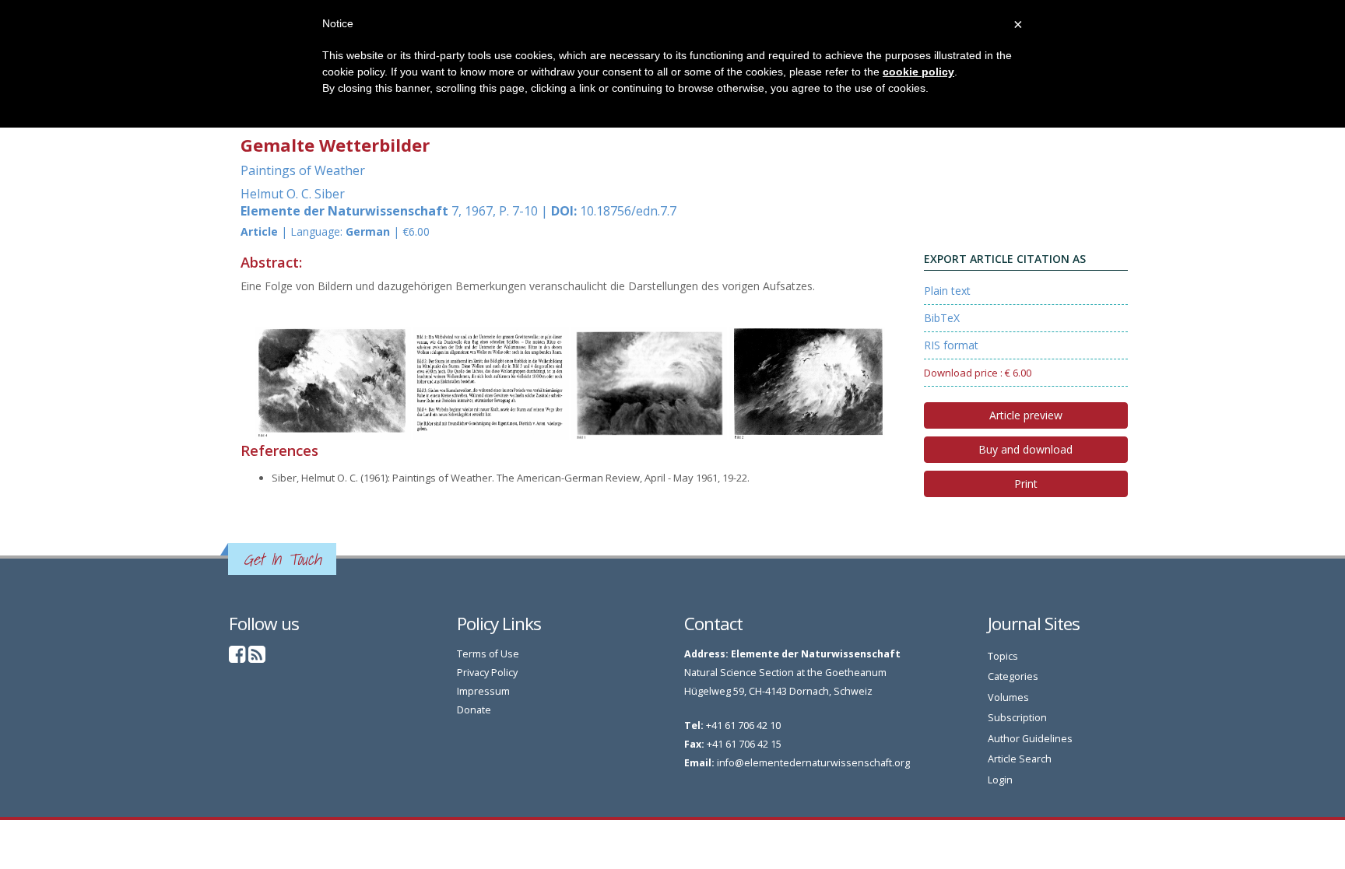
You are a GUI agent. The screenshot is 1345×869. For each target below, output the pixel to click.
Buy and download (1025, 449)
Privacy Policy (487, 672)
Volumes (1008, 697)
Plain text (947, 290)
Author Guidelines (1030, 738)
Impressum (483, 691)
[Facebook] (237, 657)
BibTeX (942, 317)
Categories (1013, 676)
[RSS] (256, 657)
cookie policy (918, 71)
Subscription (1017, 717)
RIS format (951, 345)
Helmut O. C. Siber (293, 193)
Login (1000, 780)
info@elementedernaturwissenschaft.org (813, 762)
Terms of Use (488, 654)
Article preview (1025, 415)
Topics (1003, 656)
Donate (474, 710)
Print (1026, 483)
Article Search (1020, 759)
